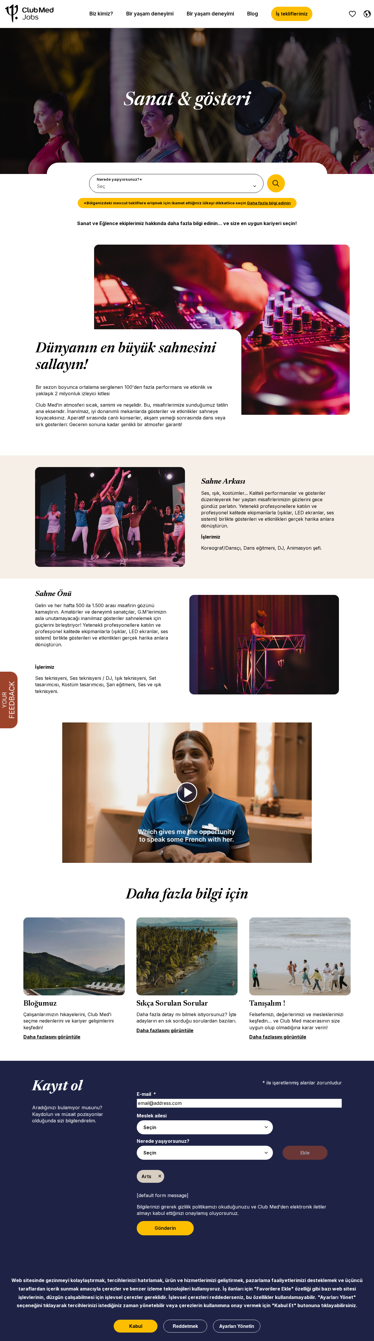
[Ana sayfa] (29, 13)
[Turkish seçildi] (366, 13)
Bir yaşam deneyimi (150, 14)
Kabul (135, 1326)
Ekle (305, 1153)
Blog (252, 14)
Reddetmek (185, 1326)
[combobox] (205, 1127)
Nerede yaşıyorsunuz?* (119, 179)
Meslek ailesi (152, 1116)
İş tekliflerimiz (292, 14)
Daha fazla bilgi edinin (269, 203)
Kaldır (159, 1176)
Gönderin (165, 1228)
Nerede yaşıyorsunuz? (163, 1141)
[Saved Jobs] (352, 14)
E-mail (146, 1094)
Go (276, 183)
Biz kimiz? (101, 14)
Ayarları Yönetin (236, 1326)
